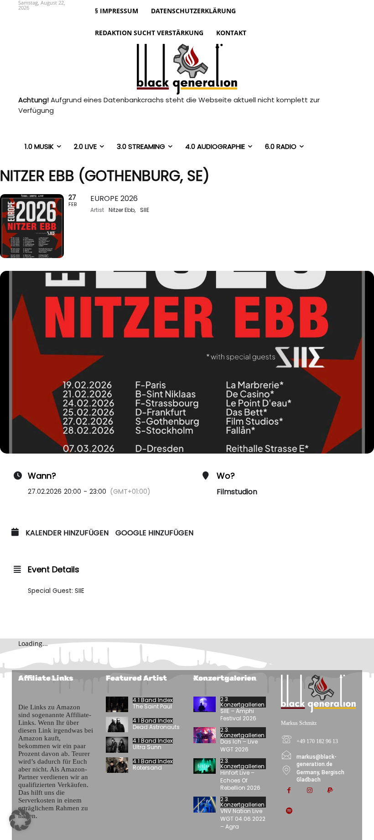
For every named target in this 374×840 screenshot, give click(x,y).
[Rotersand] (117, 765)
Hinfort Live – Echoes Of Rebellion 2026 (240, 780)
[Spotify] (289, 811)
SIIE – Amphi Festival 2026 (238, 715)
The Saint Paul (152, 706)
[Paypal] (330, 791)
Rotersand (147, 767)
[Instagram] (309, 791)
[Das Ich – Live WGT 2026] (204, 735)
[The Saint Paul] (117, 704)
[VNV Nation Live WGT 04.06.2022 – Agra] (204, 804)
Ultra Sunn (147, 747)
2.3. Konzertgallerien (242, 702)
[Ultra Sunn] (117, 744)
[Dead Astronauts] (117, 724)
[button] (20, 820)
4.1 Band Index (153, 700)
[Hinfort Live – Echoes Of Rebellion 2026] (204, 766)
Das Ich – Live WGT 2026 (239, 745)
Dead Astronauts (156, 727)
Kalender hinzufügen (67, 533)
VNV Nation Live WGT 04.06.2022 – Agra (242, 818)
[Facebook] (289, 791)
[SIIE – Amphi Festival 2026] (204, 704)
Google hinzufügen (154, 533)
